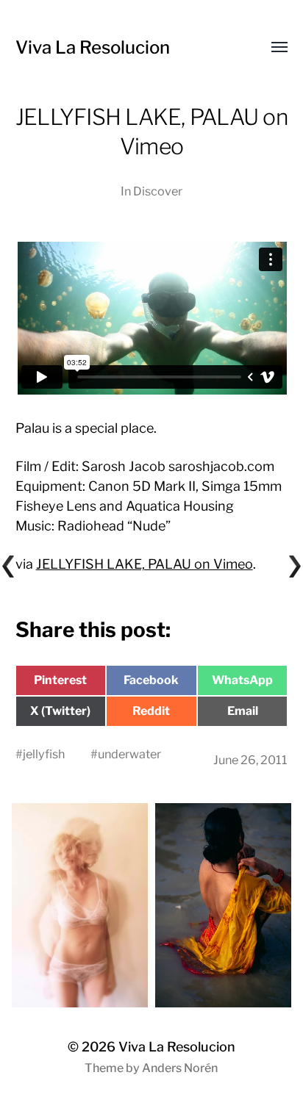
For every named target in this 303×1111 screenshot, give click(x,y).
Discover (157, 191)
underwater (129, 754)
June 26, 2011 (250, 759)
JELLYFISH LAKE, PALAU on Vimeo (144, 564)
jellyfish (44, 754)
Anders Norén (180, 1068)
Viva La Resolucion (92, 47)
